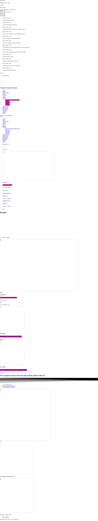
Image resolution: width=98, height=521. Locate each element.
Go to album (2, 15)
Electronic (5, 182)
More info (2, 339)
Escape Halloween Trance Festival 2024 (13, 370)
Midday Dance (5, 203)
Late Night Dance (7, 185)
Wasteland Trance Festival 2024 (8, 297)
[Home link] (8, 88)
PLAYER (7, 115)
